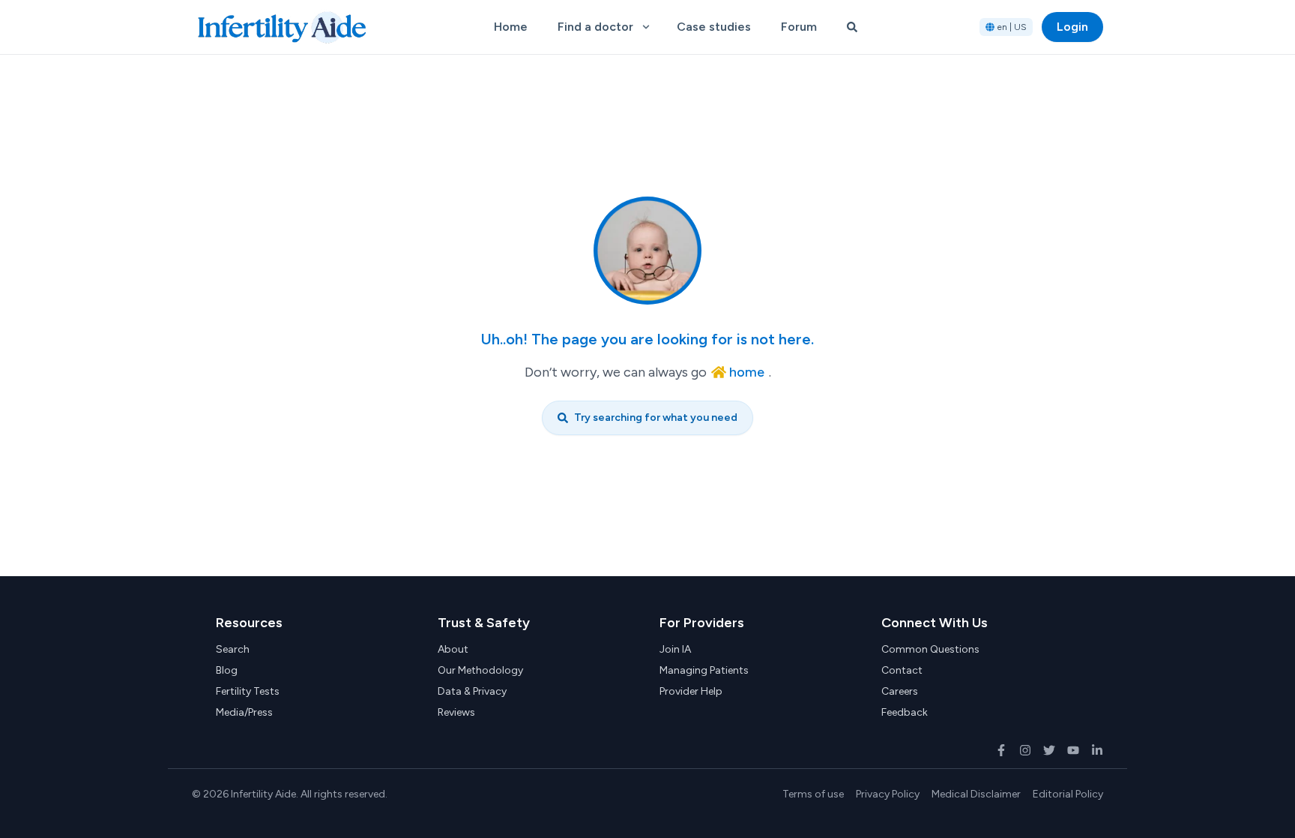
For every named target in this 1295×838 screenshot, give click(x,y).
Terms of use (813, 794)
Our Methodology (480, 670)
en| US (1012, 27)
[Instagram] (1025, 750)
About (453, 649)
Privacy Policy (888, 794)
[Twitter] (1049, 750)
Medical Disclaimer (976, 794)
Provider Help (690, 691)
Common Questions (930, 649)
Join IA (675, 649)
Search (233, 649)
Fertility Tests (248, 691)
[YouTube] (1073, 750)
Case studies (714, 27)
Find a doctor (595, 27)
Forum (799, 27)
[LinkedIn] (1097, 750)
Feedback (904, 712)
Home (511, 27)
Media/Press (244, 712)
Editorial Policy (1068, 794)
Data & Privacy (472, 691)
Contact (902, 670)
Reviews (456, 712)
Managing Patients (704, 670)
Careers (899, 691)
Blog (227, 670)
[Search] (852, 27)
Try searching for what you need (655, 417)
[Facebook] (1001, 750)
